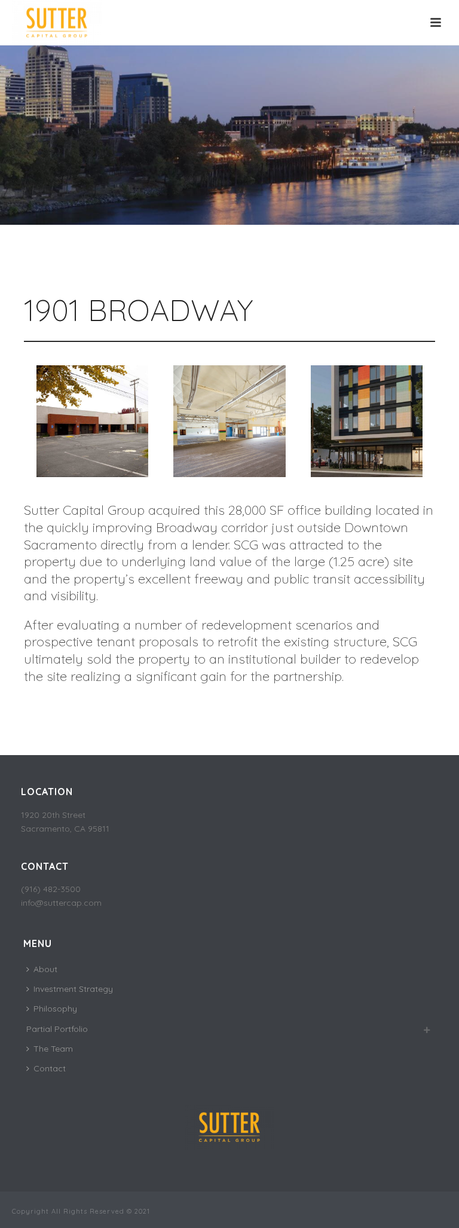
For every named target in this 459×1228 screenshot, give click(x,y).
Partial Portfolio (57, 1029)
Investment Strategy (73, 988)
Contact (49, 1068)
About (45, 969)
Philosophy (55, 1008)
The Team (53, 1048)
